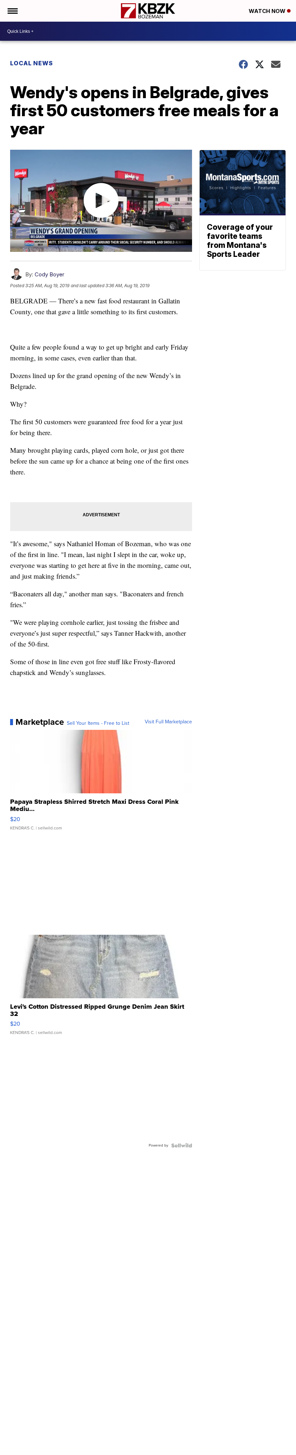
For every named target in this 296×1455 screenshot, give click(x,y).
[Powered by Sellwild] (181, 1145)
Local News (31, 63)
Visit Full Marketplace (168, 721)
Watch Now (268, 11)
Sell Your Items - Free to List (98, 723)
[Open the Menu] (12, 11)
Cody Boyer (49, 274)
